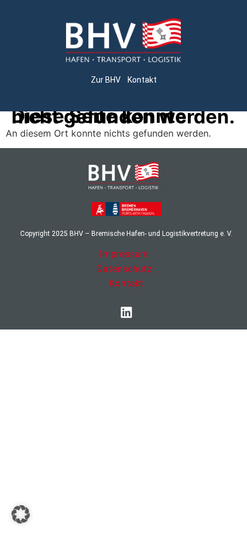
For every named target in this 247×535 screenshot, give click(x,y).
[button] (20, 514)
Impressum (124, 253)
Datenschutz (124, 268)
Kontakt (142, 79)
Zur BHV (106, 79)
